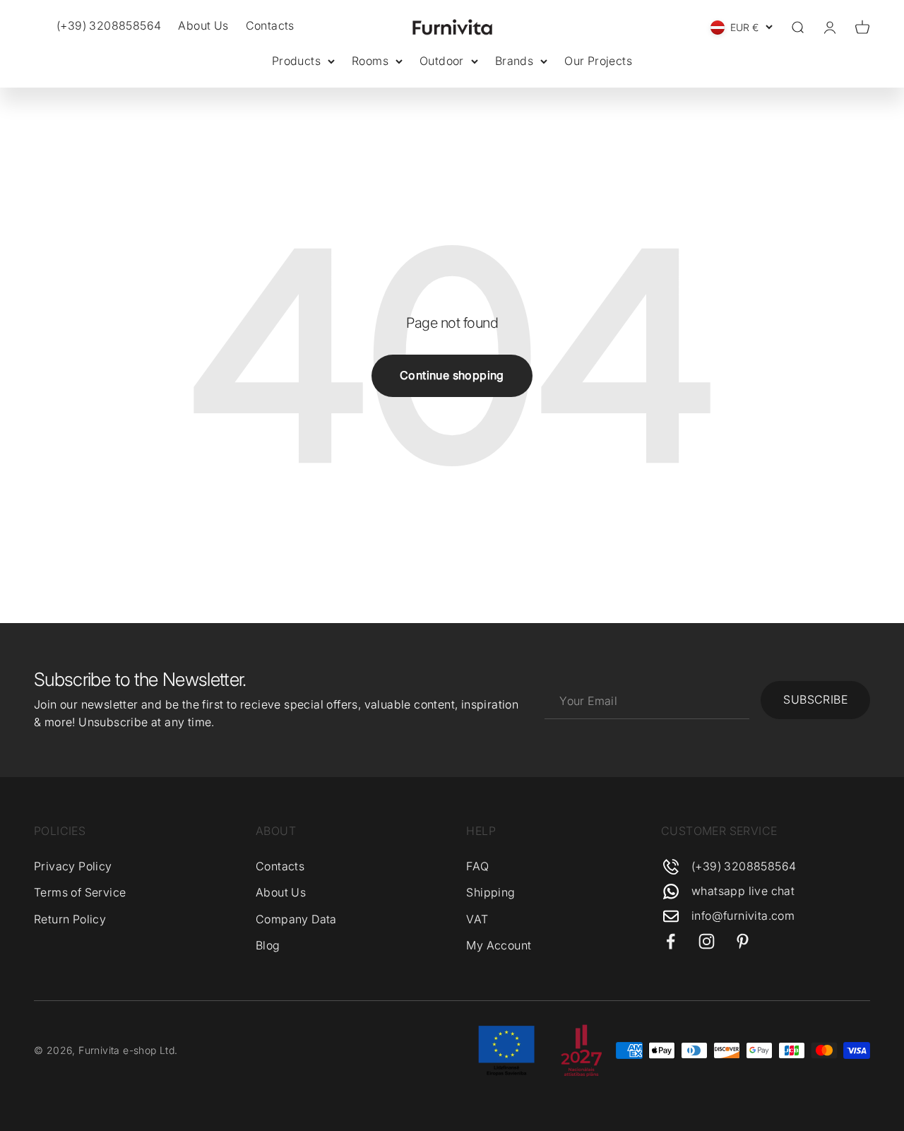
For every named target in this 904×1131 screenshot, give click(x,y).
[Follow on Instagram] (706, 941)
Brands (514, 61)
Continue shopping (452, 375)
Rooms (370, 61)
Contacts (270, 25)
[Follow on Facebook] (670, 941)
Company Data (296, 919)
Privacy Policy (73, 866)
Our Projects (598, 61)
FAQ (477, 866)
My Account (498, 945)
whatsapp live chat (743, 891)
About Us (203, 25)
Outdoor (442, 61)
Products (296, 61)
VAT (477, 919)
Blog (268, 945)
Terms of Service (80, 892)
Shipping (490, 892)
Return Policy (70, 919)
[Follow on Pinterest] (742, 941)
